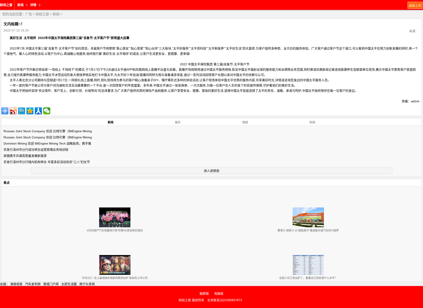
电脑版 (218, 293)
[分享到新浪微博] (13, 110)
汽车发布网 (33, 284)
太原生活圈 (69, 284)
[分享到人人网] (38, 110)
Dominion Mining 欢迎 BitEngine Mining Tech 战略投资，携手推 (47, 143)
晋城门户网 (51, 284)
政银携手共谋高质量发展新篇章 (25, 156)
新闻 (56, 14)
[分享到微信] (46, 110)
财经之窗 (6, 5)
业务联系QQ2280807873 (224, 300)
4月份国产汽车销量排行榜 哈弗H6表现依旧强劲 (115, 230)
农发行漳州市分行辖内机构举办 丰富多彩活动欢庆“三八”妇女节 (47, 162)
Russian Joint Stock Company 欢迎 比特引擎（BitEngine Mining (48, 131)
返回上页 (415, 5)
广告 (28, 14)
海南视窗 (16, 284)
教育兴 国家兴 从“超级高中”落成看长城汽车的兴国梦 (308, 230)
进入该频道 (211, 170)
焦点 (7, 182)
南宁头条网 (87, 284)
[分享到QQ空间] (29, 110)
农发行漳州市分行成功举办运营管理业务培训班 (36, 149)
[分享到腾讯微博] (21, 110)
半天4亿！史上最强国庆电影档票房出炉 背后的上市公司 (115, 278)
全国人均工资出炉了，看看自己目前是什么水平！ (308, 278)
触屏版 (204, 293)
